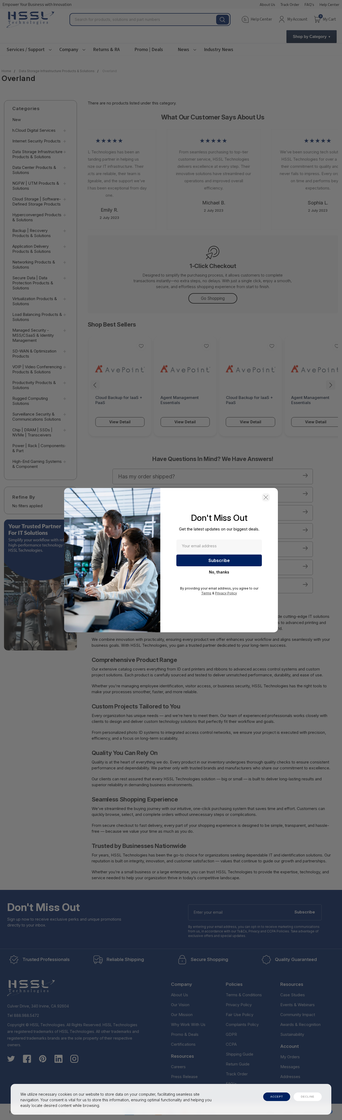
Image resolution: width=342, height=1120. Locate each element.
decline (307, 1096)
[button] (266, 497)
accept (276, 1096)
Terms (206, 593)
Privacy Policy (226, 593)
